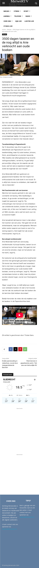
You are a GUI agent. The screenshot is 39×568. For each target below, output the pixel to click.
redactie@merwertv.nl (9, 529)
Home (4, 29)
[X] (15, 349)
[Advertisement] (19, 429)
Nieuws (9, 29)
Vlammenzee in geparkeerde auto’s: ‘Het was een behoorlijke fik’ (29, 363)
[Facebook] (11, 349)
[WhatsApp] (25, 349)
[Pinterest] (20, 349)
